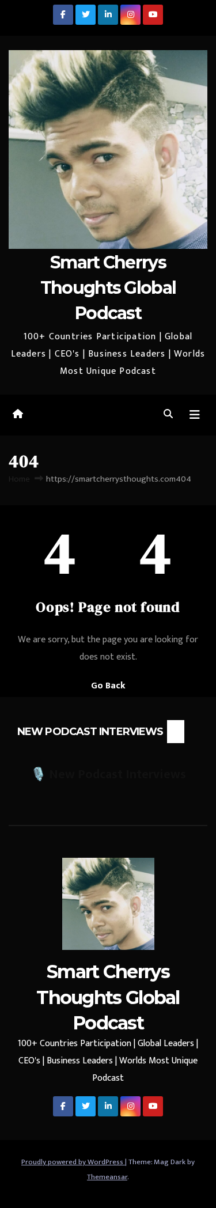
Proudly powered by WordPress (73, 1162)
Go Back (108, 686)
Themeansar (107, 1177)
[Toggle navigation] (194, 415)
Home (19, 479)
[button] (168, 414)
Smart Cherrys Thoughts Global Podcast (108, 288)
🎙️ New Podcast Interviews (108, 774)
